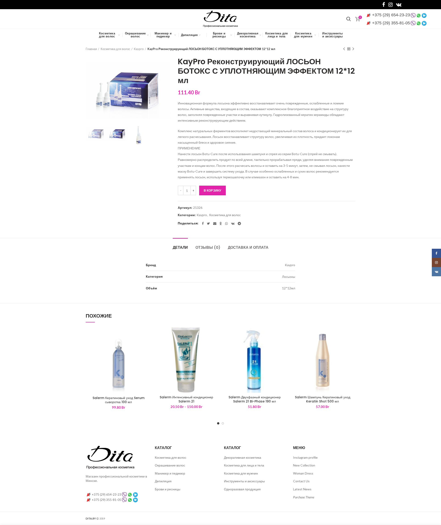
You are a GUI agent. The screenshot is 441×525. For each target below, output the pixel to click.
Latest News (302, 489)
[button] (148, 335)
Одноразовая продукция (242, 489)
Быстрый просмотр (148, 345)
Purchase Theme (303, 497)
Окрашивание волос (170, 465)
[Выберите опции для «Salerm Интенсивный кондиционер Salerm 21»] (216, 335)
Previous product (344, 49)
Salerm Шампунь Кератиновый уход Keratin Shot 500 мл (322, 399)
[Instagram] (390, 4)
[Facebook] (384, 4)
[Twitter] (208, 223)
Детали (180, 247)
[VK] (398, 4)
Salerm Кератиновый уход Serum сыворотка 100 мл (118, 400)
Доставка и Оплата (248, 247)
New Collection (304, 465)
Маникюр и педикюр (170, 473)
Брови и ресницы (167, 489)
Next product (353, 49)
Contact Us (301, 481)
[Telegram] (239, 223)
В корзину (212, 190)
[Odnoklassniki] (220, 223)
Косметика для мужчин (241, 473)
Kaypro (139, 49)
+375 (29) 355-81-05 (390, 23)
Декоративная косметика (242, 457)
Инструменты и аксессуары (244, 481)
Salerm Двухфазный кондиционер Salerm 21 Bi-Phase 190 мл (255, 399)
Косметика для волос (115, 49)
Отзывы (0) (207, 247)
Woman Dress (303, 473)
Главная (91, 49)
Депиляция (163, 481)
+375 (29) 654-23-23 (390, 15)
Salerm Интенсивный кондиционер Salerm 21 (186, 399)
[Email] (215, 223)
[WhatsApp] (226, 223)
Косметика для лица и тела (244, 465)
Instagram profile (305, 457)
